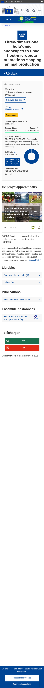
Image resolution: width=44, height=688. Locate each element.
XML (24, 341)
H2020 (8, 25)
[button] (27, 10)
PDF (24, 348)
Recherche (33, 10)
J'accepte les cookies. (22, 678)
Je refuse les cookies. (22, 684)
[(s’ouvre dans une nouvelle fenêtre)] (10, 9)
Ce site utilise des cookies (13, 669)
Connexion (22, 10)
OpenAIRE (33, 260)
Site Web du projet (14, 100)
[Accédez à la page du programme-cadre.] (22, 35)
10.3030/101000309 (13, 109)
